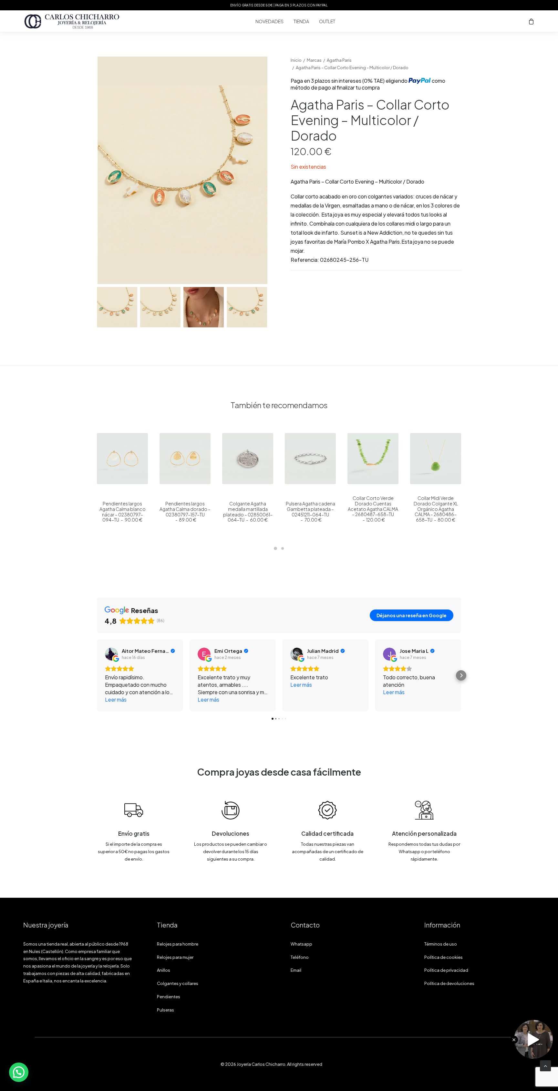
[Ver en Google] (111, 654)
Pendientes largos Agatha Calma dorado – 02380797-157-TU (185, 512)
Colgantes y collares (177, 983)
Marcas (314, 60)
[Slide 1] (117, 307)
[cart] (531, 21)
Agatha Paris (339, 60)
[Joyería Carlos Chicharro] (72, 21)
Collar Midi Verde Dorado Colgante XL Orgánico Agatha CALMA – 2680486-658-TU (436, 509)
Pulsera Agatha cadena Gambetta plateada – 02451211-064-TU (310, 512)
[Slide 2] (160, 307)
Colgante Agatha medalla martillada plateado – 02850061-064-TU (248, 512)
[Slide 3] (203, 307)
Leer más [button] (116, 699)
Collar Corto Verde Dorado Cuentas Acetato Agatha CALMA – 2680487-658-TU (373, 509)
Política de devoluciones (449, 983)
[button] (182, 170)
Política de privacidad (446, 970)
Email (296, 970)
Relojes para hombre (177, 944)
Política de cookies (443, 957)
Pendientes (168, 996)
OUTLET (327, 21)
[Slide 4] (247, 307)
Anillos (163, 970)
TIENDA (301, 21)
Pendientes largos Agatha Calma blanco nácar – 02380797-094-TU (122, 512)
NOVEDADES (269, 21)
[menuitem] (269, 21)
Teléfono (300, 957)
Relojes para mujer (175, 957)
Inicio (296, 60)
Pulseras (165, 1009)
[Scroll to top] (545, 1065)
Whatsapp (301, 944)
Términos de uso (440, 944)
